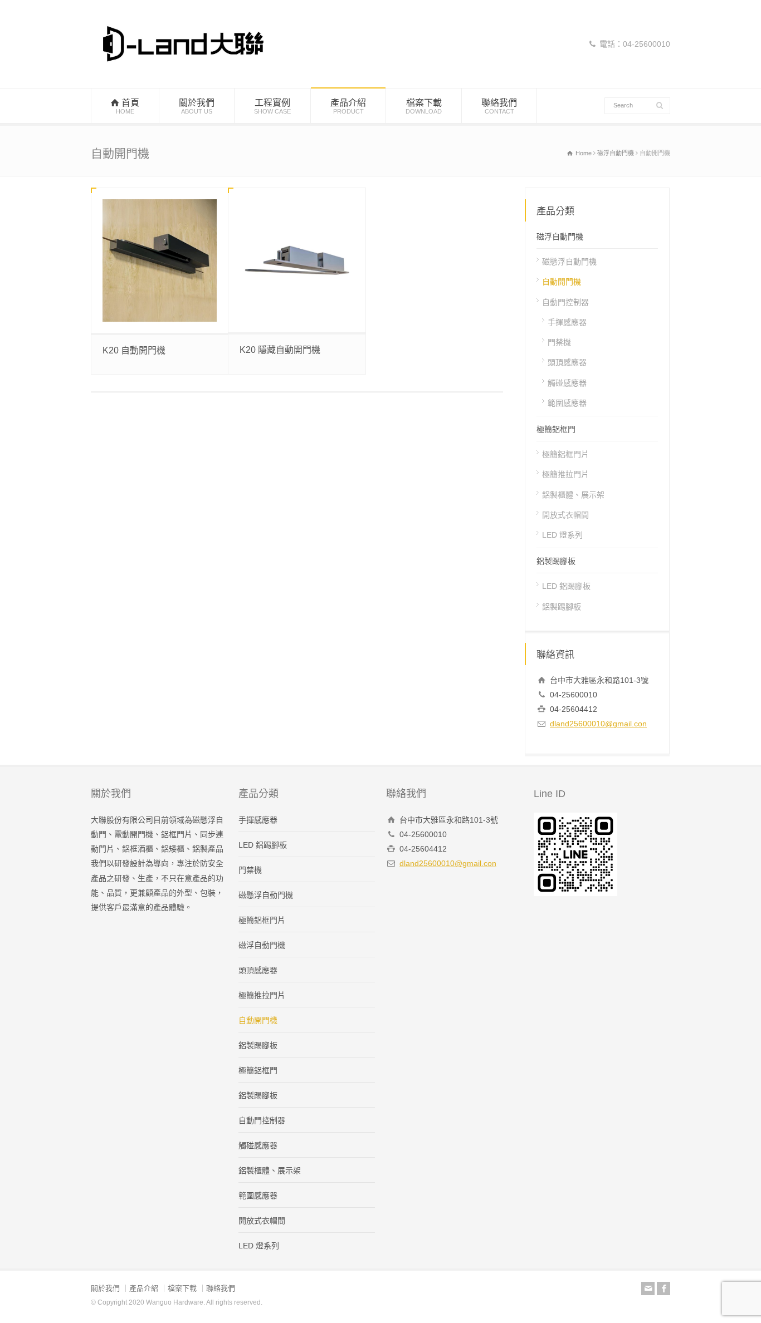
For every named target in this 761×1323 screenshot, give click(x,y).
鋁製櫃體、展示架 (573, 494)
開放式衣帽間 (565, 514)
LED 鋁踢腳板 (566, 586)
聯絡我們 (499, 106)
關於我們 (196, 106)
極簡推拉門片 (565, 474)
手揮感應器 (567, 322)
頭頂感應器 (567, 362)
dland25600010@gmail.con (598, 723)
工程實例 (272, 106)
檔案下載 (424, 106)
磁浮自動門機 (559, 236)
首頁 (127, 106)
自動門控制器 (565, 301)
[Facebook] (663, 1288)
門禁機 (559, 342)
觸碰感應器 (567, 382)
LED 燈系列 (562, 534)
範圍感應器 (567, 403)
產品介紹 (348, 106)
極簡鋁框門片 (565, 454)
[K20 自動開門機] (160, 260)
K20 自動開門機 (134, 350)
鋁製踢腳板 (555, 561)
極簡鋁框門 (555, 429)
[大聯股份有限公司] (183, 66)
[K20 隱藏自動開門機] (297, 260)
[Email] (648, 1288)
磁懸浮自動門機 (569, 261)
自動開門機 (561, 281)
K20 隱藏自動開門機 (280, 350)
